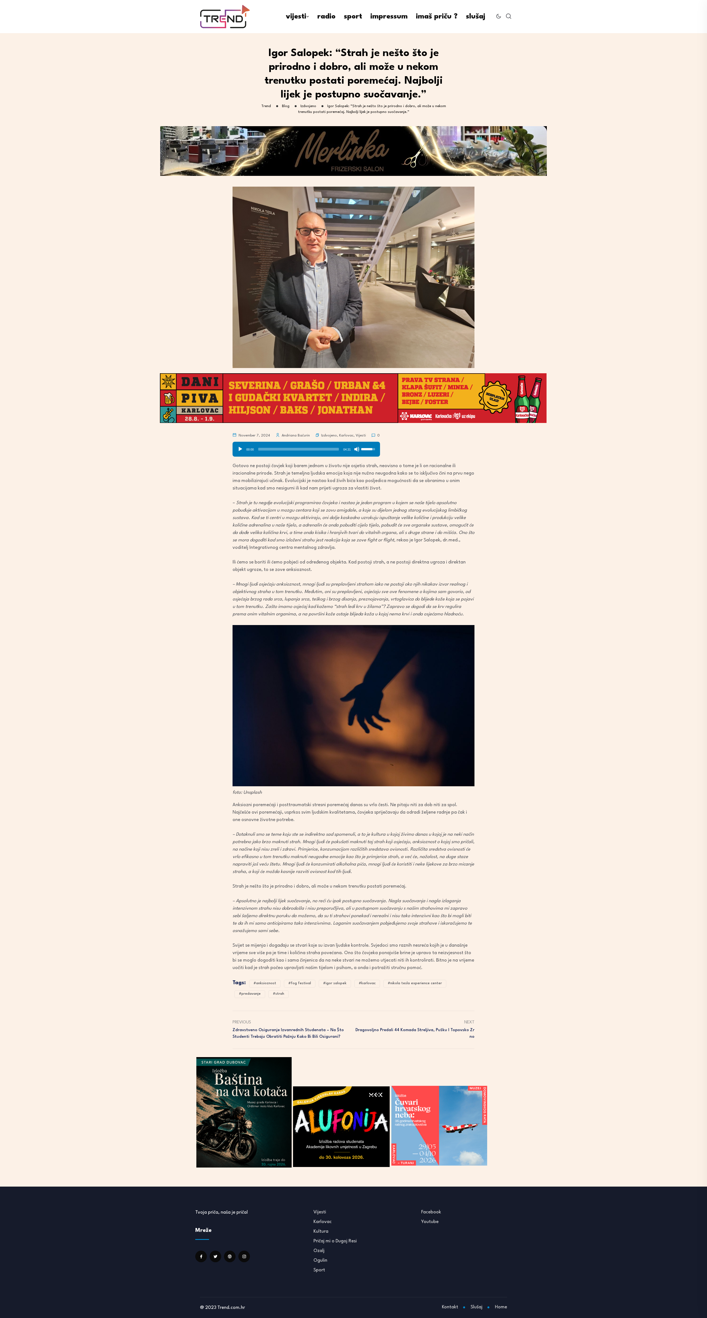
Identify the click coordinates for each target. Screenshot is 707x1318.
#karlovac (367, 983)
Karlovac (346, 435)
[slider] (298, 449)
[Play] (240, 449)
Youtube (430, 1221)
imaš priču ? (437, 16)
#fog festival (299, 983)
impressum (389, 16)
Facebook (431, 1212)
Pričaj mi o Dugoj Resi (335, 1241)
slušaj (475, 16)
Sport (319, 1270)
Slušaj (476, 1307)
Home (501, 1307)
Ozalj (319, 1250)
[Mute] (357, 449)
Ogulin (320, 1260)
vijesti (296, 16)
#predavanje (250, 994)
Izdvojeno (329, 435)
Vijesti (361, 435)
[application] (306, 447)
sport (353, 16)
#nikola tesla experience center (415, 983)
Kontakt (450, 1307)
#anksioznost (265, 983)
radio (326, 16)
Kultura (320, 1231)
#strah (278, 994)
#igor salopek (335, 983)
